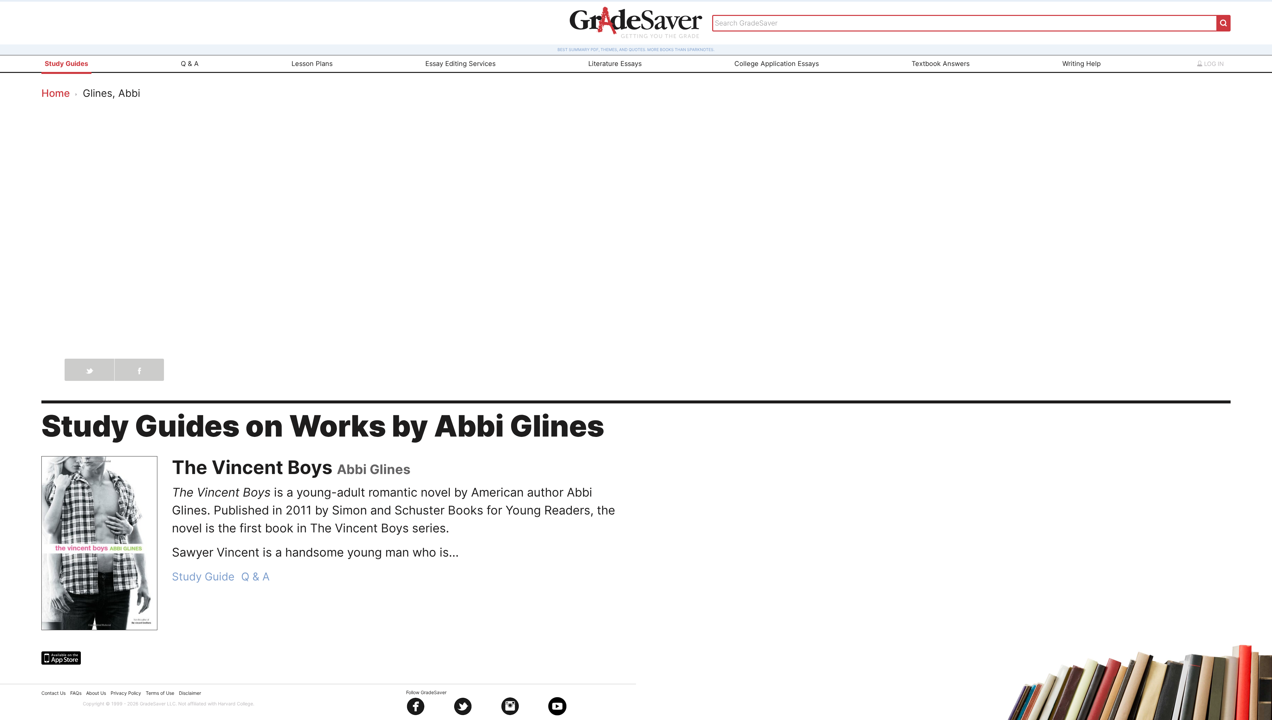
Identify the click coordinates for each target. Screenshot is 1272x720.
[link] (99, 543)
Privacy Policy (126, 693)
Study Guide (203, 576)
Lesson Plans (312, 64)
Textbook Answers (941, 64)
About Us (96, 693)
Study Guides (66, 64)
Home (55, 93)
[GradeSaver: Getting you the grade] (636, 23)
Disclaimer (190, 693)
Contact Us (53, 693)
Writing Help (1081, 64)
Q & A (190, 64)
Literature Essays (615, 64)
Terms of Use (160, 693)
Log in (1213, 63)
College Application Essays (776, 64)
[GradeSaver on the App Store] (61, 658)
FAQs (75, 693)
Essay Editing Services (460, 64)
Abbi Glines (373, 469)
